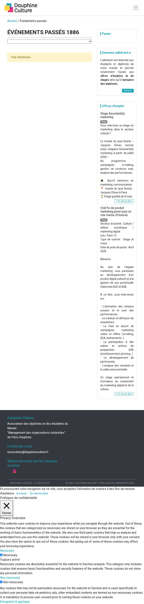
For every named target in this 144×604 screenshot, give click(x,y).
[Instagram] (14, 471)
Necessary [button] (7, 550)
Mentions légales (21, 483)
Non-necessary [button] (10, 577)
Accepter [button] (21, 493)
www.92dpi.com (125, 483)
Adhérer (128, 90)
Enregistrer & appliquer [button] (15, 601)
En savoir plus (124, 201)
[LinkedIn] (11, 471)
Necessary (10, 555)
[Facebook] (8, 471)
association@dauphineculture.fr (27, 452)
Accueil (12, 21)
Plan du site (42, 483)
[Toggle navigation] (136, 7)
